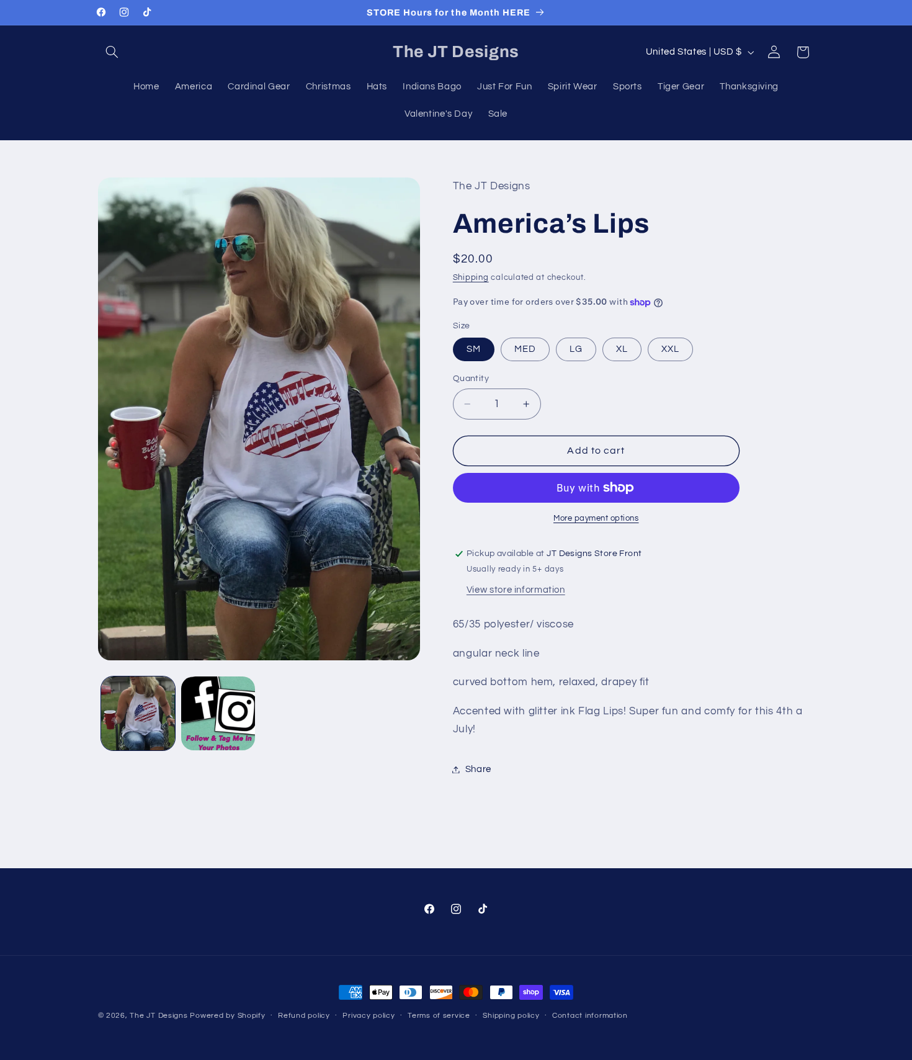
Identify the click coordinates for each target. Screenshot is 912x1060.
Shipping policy (511, 1016)
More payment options (596, 518)
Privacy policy (368, 1016)
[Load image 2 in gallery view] (218, 713)
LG (576, 349)
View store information (516, 590)
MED (525, 349)
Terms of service (439, 1016)
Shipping (471, 278)
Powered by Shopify (227, 1015)
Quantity (471, 378)
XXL (670, 349)
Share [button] (478, 769)
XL (622, 349)
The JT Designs (158, 1015)
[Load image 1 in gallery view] (138, 713)
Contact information (590, 1016)
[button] (112, 52)
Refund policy (304, 1016)
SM (474, 349)
